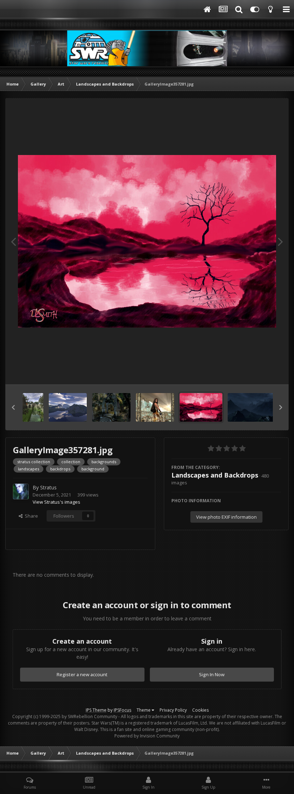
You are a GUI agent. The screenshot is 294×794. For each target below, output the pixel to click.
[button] (13, 407)
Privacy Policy (173, 710)
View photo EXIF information (226, 517)
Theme (144, 710)
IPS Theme (96, 710)
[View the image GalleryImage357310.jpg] (155, 407)
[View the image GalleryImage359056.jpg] (33, 407)
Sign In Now (211, 674)
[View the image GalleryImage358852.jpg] (68, 407)
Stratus (48, 487)
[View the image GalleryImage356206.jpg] (254, 407)
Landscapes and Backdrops (214, 475)
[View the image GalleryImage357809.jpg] (111, 407)
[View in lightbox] (147, 241)
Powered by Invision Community (147, 736)
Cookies (200, 710)
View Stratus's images (56, 502)
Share (30, 516)
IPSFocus (122, 710)
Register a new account (82, 674)
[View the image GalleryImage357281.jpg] (201, 407)
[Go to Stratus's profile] (21, 491)
